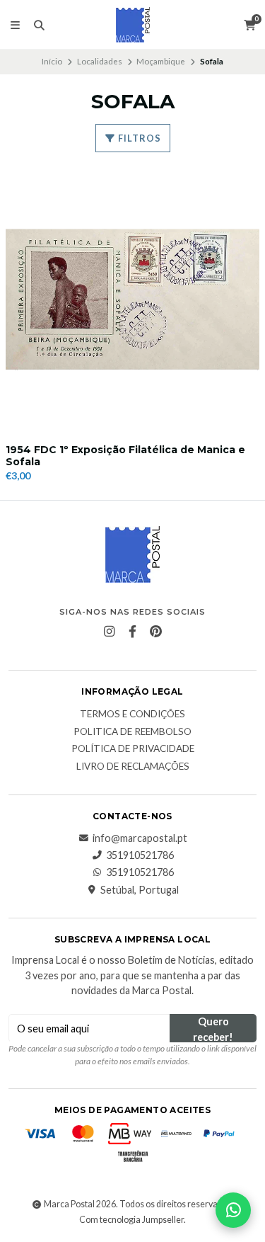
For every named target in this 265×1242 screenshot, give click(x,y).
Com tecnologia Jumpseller (131, 1219)
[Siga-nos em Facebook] (133, 631)
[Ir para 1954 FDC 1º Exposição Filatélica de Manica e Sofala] (132, 300)
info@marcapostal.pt (140, 838)
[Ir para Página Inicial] (132, 24)
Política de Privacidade (132, 749)
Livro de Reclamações (132, 767)
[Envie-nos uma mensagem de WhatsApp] (233, 1210)
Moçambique (160, 61)
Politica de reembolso (132, 732)
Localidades (99, 61)
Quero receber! (213, 1028)
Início (52, 61)
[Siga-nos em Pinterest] (156, 631)
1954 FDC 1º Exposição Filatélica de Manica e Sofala (125, 456)
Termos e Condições (132, 714)
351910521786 (140, 855)
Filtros (138, 138)
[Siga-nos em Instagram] (109, 631)
